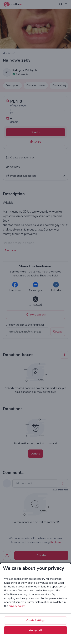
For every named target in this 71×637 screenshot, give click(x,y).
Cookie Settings (35, 620)
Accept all (35, 630)
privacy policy (16, 606)
